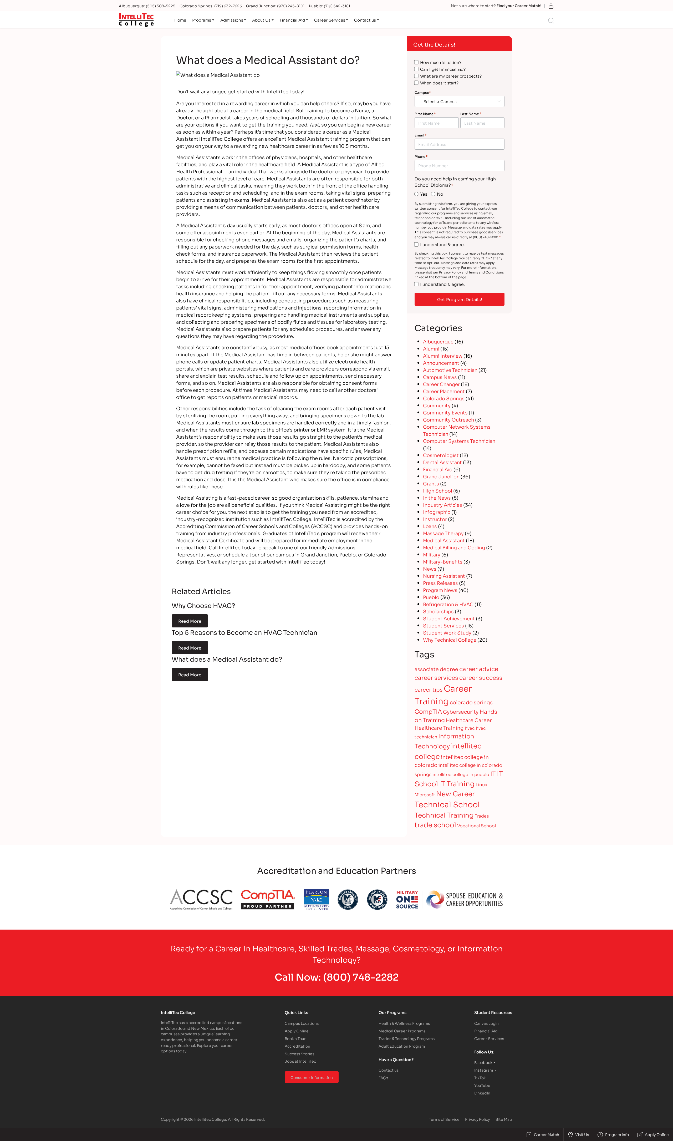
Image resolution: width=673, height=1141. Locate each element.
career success (480, 677)
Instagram (483, 1070)
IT (493, 773)
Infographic (436, 511)
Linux (481, 784)
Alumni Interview (442, 355)
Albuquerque (438, 341)
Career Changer (441, 384)
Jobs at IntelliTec (300, 1061)
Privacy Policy (477, 1119)
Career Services (329, 20)
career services (436, 677)
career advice (478, 668)
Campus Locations (302, 1023)
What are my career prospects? (451, 76)
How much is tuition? (440, 62)
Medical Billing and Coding (454, 547)
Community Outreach (448, 419)
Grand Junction (441, 476)
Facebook (483, 1062)
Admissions (231, 20)
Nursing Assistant (444, 575)
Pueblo (431, 597)
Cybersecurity (460, 711)
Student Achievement (449, 618)
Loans (430, 526)
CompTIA (428, 711)
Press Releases (440, 582)
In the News (437, 497)
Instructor (435, 518)
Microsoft (425, 794)
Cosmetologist (441, 455)
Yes (423, 194)
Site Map (504, 1119)
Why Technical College (449, 639)
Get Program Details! (459, 299)
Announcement (441, 362)
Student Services (443, 625)
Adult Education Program (402, 1046)
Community (437, 405)
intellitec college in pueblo (460, 774)
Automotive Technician (450, 369)
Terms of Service (444, 1119)
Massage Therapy (443, 533)
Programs (201, 20)
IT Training (457, 783)
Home (180, 20)
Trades (482, 816)
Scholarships (438, 611)
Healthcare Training (439, 727)
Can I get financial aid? (443, 69)
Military (431, 554)
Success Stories (299, 1053)
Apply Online (297, 1030)
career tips (429, 689)
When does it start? (439, 82)
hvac (470, 728)
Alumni (431, 348)
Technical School (447, 803)
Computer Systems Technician (459, 440)
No (440, 194)
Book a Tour (295, 1038)
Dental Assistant (442, 462)
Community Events (445, 412)
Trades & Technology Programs (407, 1038)
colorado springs (471, 702)
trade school (435, 824)
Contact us (365, 20)
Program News (440, 589)
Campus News (440, 376)
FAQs (383, 1077)
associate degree (436, 668)
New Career (455, 793)
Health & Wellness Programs (404, 1023)
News (429, 568)
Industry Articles (442, 504)
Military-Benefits (442, 561)
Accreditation (297, 1046)
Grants (431, 483)
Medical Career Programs (402, 1030)
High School (437, 490)
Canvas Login (486, 1023)
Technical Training (444, 814)
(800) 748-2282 (361, 976)
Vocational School (476, 825)
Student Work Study (447, 632)
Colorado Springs (444, 398)
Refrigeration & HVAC (448, 604)
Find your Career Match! (519, 5)
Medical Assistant (444, 540)
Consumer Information (311, 1077)
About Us (261, 20)
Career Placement (444, 391)
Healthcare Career (469, 719)
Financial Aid (292, 20)
